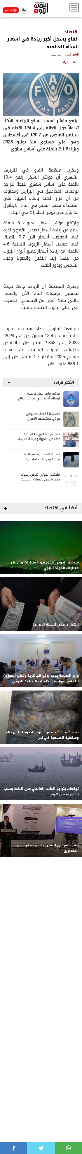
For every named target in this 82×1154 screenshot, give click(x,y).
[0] (13, 1148)
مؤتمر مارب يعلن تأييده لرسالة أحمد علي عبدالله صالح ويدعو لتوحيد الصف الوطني (39, 398)
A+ (65, 62)
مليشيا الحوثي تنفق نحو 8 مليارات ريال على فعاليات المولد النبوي (44, 565)
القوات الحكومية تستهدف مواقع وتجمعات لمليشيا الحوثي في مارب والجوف (41, 459)
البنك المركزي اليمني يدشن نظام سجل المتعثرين (48, 848)
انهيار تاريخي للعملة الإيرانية (56, 624)
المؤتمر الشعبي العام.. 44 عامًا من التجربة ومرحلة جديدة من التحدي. (39, 438)
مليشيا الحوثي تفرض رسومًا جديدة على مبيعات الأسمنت (40, 477)
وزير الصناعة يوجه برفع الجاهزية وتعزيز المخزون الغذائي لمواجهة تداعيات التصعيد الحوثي (41, 678)
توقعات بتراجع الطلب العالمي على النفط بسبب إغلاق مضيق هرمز (41, 791)
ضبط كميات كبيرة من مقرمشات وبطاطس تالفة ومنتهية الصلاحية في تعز (41, 734)
